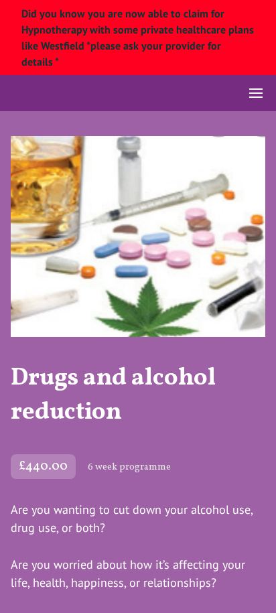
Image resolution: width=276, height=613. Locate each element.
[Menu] (256, 93)
